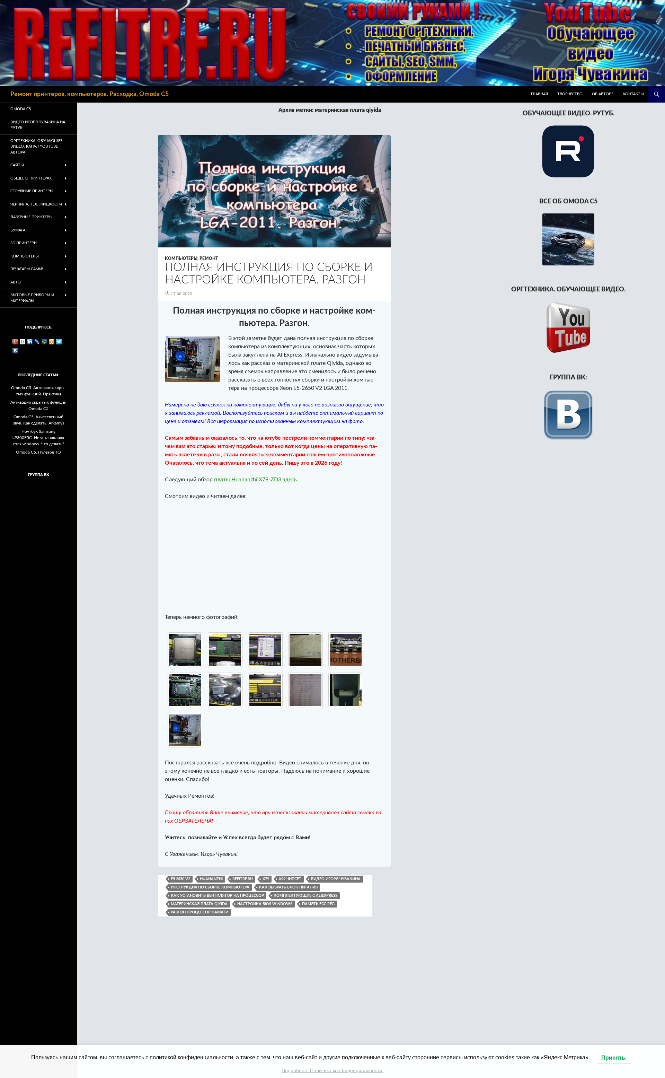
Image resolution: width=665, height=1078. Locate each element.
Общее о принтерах (31, 178)
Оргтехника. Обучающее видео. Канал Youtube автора (36, 146)
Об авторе (602, 94)
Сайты (17, 165)
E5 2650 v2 (180, 879)
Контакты (633, 94)
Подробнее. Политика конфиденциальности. (332, 1070)
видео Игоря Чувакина (336, 879)
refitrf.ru (242, 879)
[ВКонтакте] (15, 350)
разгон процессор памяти (199, 912)
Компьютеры (181, 258)
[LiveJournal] (37, 341)
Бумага (17, 230)
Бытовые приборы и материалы (32, 298)
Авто (15, 282)
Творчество (570, 94)
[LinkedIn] (30, 341)
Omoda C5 (20, 109)
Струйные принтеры (31, 191)
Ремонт (209, 258)
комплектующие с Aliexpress (305, 895)
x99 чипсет (290, 879)
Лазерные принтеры (31, 217)
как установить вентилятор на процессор (217, 895)
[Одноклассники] (51, 341)
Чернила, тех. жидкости (36, 204)
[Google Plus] (15, 341)
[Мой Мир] (44, 341)
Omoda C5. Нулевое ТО (38, 452)
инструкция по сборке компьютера (210, 887)
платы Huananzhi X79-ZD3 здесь (255, 479)
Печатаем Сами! (26, 269)
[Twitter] (59, 341)
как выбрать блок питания (288, 887)
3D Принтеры (23, 243)
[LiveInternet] (22, 341)
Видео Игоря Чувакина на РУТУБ (37, 125)
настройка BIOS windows (264, 904)
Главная (539, 94)
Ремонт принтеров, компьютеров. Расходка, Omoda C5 (89, 94)
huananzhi (211, 879)
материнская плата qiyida (199, 904)
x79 (266, 879)
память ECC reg (318, 904)
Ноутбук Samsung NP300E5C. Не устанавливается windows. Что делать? (38, 437)
